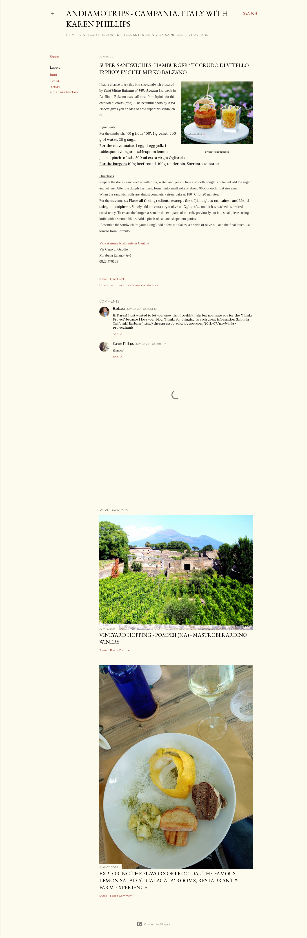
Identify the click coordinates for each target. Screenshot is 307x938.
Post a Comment (121, 650)
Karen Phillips (123, 344)
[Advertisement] (176, 465)
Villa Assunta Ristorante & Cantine (124, 243)
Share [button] (54, 57)
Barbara (119, 309)
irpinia (54, 81)
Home (71, 35)
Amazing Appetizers (178, 35)
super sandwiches (64, 92)
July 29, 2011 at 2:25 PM (142, 308)
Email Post (117, 279)
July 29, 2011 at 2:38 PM (151, 343)
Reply (117, 334)
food (53, 75)
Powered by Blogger (157, 924)
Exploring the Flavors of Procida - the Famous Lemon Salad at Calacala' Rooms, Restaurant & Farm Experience (169, 880)
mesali (55, 86)
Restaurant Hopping (137, 35)
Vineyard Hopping (96, 35)
